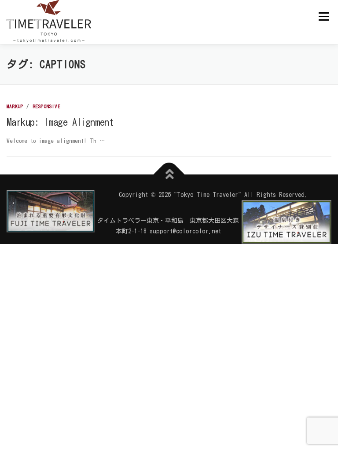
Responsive (47, 106)
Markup (15, 106)
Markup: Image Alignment (60, 122)
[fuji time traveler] (50, 211)
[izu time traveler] (286, 221)
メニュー (323, 16)
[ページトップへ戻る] (169, 174)
